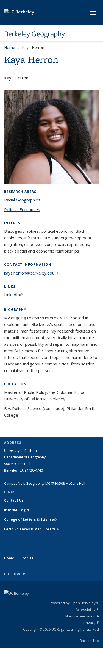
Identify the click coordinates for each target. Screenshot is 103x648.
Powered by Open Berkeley (74, 602)
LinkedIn (13, 294)
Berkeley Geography (34, 34)
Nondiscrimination (82, 616)
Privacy (91, 622)
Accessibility (87, 609)
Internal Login (16, 510)
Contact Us (13, 500)
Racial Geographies (22, 200)
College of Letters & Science (30, 519)
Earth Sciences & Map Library (31, 529)
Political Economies (22, 209)
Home (9, 47)
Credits (26, 558)
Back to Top (89, 640)
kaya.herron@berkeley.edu (31, 273)
